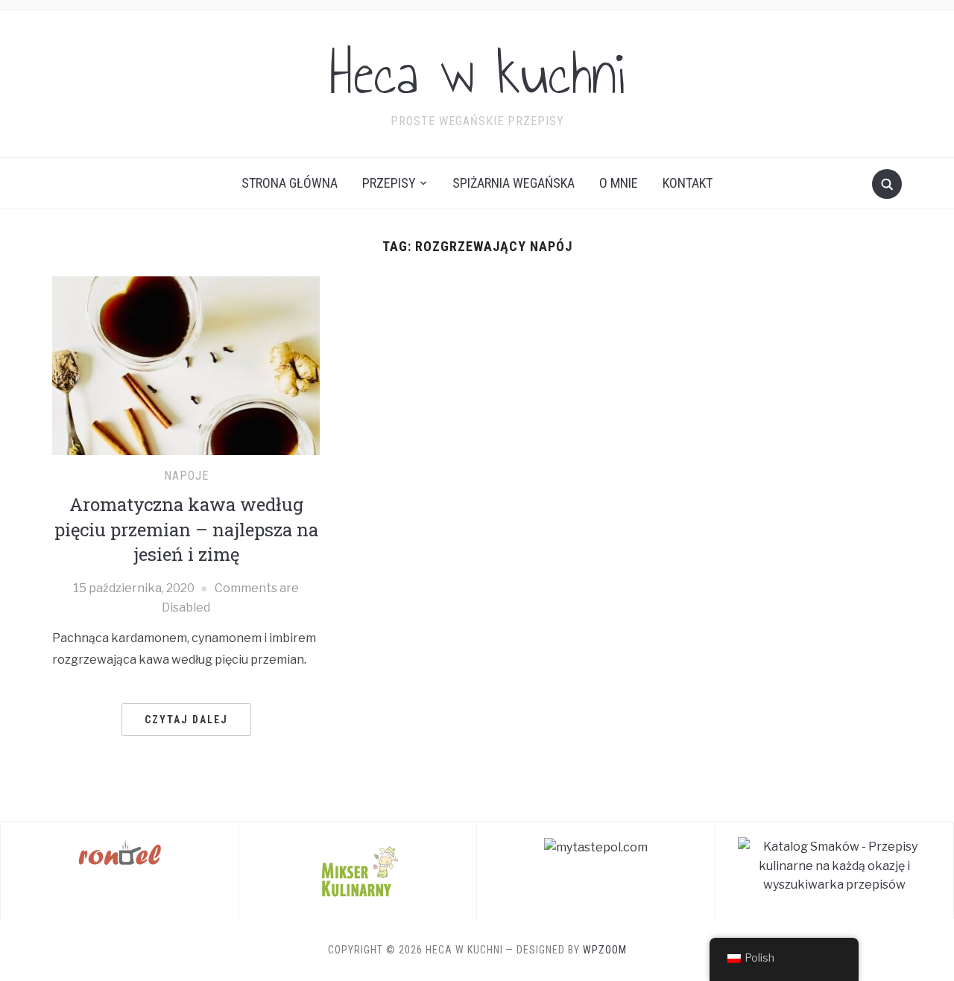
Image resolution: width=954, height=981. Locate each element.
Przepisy (389, 183)
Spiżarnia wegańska (513, 183)
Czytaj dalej (186, 720)
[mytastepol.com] (596, 846)
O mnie (618, 183)
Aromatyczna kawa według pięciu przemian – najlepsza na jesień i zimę (186, 529)
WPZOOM (605, 950)
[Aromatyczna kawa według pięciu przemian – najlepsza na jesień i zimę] (186, 365)
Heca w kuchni (477, 73)
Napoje (186, 476)
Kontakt (688, 183)
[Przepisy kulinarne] (357, 870)
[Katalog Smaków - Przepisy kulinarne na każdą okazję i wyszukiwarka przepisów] (835, 865)
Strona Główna (289, 183)
